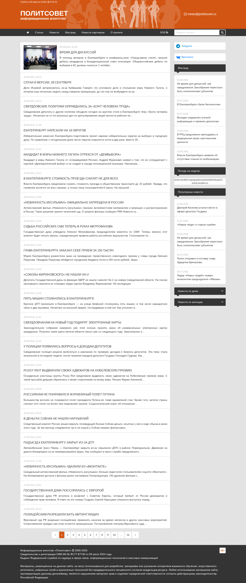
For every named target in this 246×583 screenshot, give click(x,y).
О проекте (117, 32)
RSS (163, 32)
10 (114, 534)
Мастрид (70, 32)
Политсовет (44, 13)
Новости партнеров (93, 32)
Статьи (39, 32)
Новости (54, 32)
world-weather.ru (200, 183)
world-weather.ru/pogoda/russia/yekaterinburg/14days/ (201, 180)
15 (128, 534)
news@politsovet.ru (201, 14)
